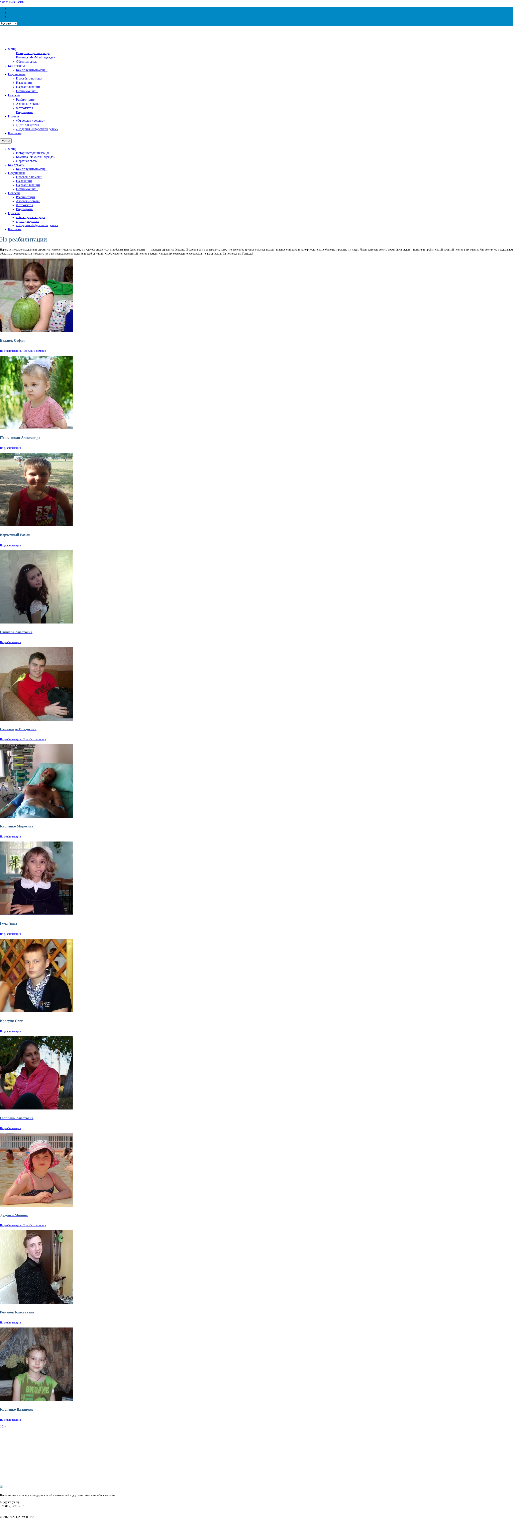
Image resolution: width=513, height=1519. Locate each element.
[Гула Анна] (256, 878)
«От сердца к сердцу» (30, 120)
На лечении (24, 82)
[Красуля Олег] (256, 975)
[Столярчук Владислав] (256, 684)
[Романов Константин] (256, 1267)
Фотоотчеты (24, 108)
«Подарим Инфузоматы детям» (37, 129)
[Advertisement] (120, 1457)
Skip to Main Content (12, 1)
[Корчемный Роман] (256, 489)
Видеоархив (24, 112)
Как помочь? (16, 65)
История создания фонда (32, 53)
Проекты (14, 116)
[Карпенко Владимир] (256, 1364)
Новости (14, 95)
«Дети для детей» (27, 124)
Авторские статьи (28, 103)
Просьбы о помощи (29, 78)
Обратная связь (26, 61)
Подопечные (16, 74)
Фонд (12, 49)
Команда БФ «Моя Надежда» (35, 57)
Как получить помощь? (31, 70)
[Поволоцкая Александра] (256, 392)
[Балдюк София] (256, 295)
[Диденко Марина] (256, 1170)
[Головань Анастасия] (256, 1072)
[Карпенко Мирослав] (256, 781)
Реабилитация (25, 99)
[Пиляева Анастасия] (256, 586)
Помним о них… (27, 91)
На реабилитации (28, 87)
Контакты (14, 133)
